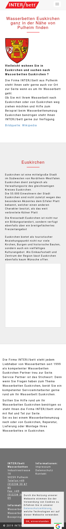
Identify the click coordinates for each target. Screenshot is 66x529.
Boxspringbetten (19, 517)
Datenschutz (44, 470)
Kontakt (41, 473)
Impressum (43, 466)
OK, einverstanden (37, 521)
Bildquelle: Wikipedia (21, 125)
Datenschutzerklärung (38, 508)
